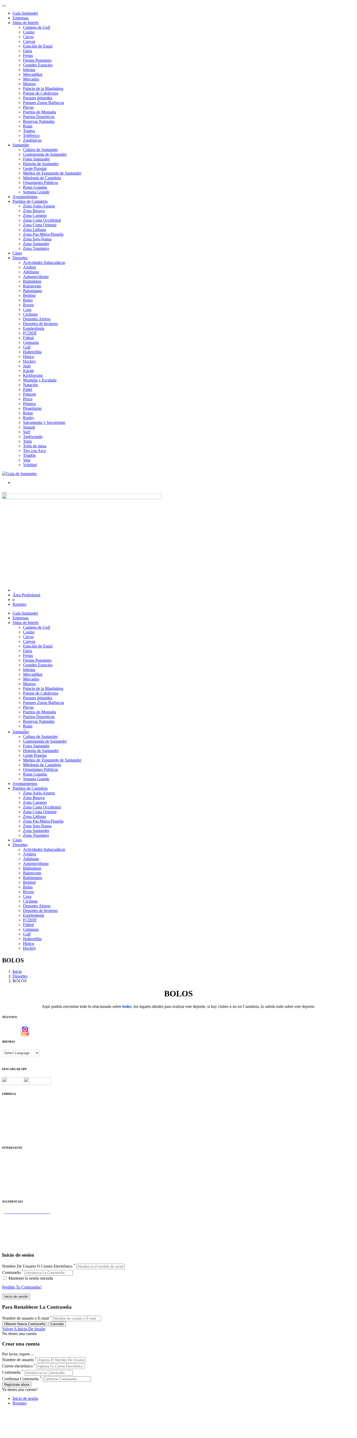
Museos (29, 84)
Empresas (20, 18)
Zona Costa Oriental (39, 225)
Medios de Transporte (20, 1162)
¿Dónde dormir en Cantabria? (26, 1216)
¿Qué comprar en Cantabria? (25, 1221)
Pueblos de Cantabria (30, 201)
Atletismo (31, 272)
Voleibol (30, 465)
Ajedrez (29, 267)
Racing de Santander (19, 1186)
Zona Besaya (34, 211)
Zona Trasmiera (36, 248)
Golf (27, 347)
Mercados (31, 79)
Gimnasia (31, 342)
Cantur (7, 1167)
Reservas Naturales (39, 121)
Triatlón (29, 455)
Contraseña (11, 1272)
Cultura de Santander (40, 149)
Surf (26, 432)
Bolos (28, 300)
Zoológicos (32, 140)
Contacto (9, 1109)
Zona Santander (36, 243)
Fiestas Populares (37, 60)
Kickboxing (33, 375)
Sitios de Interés (26, 22)
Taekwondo (33, 436)
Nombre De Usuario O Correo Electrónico (37, 1266)
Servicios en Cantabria (20, 1226)
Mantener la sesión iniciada (30, 1278)
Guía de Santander (17, 1240)
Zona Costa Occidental (42, 220)
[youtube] (33, 1031)
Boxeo (28, 305)
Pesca (27, 399)
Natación (30, 385)
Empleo (8, 1177)
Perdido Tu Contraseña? (22, 1287)
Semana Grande (36, 192)
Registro (19, 604)
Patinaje (29, 394)
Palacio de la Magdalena (43, 88)
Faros (27, 51)
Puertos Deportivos (39, 116)
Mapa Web (11, 1123)
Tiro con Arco (34, 450)
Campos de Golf (36, 27)
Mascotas (10, 1181)
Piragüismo (32, 408)
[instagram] (25, 1031)
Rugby (28, 417)
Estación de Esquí (38, 46)
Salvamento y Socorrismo (44, 422)
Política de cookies (17, 1118)
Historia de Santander (41, 163)
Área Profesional (26, 595)
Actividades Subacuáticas (44, 262)
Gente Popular (35, 168)
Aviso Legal (12, 1113)
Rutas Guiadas (35, 187)
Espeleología (33, 328)
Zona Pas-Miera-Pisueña (43, 234)
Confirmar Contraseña (20, 1379)
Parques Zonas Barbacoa (43, 102)
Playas (28, 107)
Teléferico (31, 135)
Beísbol (29, 295)
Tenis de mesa (34, 446)
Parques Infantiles (37, 98)
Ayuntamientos (25, 196)
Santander (21, 145)
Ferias (28, 55)
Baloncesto (32, 286)
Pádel (27, 389)
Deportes (20, 258)
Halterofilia (32, 352)
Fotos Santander (36, 159)
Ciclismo (30, 314)
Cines (17, 253)
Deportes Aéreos (36, 319)
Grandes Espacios (38, 65)
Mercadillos (32, 74)
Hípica (28, 356)
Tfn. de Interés (14, 1158)
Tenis (27, 441)
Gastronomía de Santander (45, 154)
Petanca (29, 403)
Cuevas (29, 41)
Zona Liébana (34, 229)
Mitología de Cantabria (42, 178)
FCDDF (30, 333)
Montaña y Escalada (39, 380)
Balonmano (32, 290)
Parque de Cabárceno (40, 93)
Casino (28, 32)
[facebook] (16, 1031)
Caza (27, 309)
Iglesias (29, 69)
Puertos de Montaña (39, 112)
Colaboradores (14, 1127)
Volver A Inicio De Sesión (23, 1329)
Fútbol (28, 338)
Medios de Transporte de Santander (52, 173)
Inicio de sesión (25, 1398)
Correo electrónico (17, 1366)
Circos (28, 36)
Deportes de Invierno (40, 323)
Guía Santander (25, 13)
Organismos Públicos (40, 182)
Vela (26, 460)
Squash (29, 427)
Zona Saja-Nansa (37, 239)
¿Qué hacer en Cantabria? (23, 1230)
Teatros (29, 131)
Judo (27, 366)
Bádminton (32, 281)
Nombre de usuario (18, 1360)
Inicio (17, 971)
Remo (28, 413)
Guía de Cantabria (17, 1245)
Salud (6, 1172)
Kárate (28, 370)
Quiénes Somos (15, 1104)
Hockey (29, 361)
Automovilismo (36, 276)
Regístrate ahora (16, 1385)
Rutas (27, 126)
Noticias (9, 1132)
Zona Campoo (35, 215)
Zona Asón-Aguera (39, 206)
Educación (11, 1191)
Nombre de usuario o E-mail (25, 1318)
